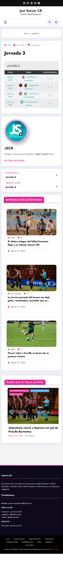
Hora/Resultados (50, 72)
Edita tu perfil (42, 154)
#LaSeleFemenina (27, 542)
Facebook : (5, 511)
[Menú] (5, 22)
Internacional (49, 539)
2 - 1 (50, 103)
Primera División (13, 394)
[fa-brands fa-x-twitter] (28, 3)
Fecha (10, 72)
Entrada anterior (12, 173)
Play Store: (5, 525)
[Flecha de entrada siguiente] (56, 186)
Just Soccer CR (31, 10)
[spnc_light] (56, 22)
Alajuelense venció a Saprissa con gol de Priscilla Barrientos (30, 429)
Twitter (3, 517)
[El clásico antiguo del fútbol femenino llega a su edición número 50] (31, 222)
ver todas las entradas (14, 160)
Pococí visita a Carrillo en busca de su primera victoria (28, 354)
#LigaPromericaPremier (36, 391)
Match (28, 72)
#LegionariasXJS (12, 542)
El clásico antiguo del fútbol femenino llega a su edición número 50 (28, 243)
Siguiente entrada (13, 183)
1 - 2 (50, 78)
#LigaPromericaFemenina (16, 391)
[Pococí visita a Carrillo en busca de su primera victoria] (31, 333)
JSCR (9, 45)
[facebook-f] (24, 3)
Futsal (39, 542)
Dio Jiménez (16, 293)
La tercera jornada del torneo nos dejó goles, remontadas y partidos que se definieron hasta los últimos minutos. (29, 299)
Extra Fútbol (30, 545)
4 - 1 (50, 95)
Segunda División (35, 539)
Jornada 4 (11, 187)
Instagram (5, 514)
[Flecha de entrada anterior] (56, 175)
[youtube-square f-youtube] (31, 3)
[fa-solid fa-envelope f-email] (39, 3)
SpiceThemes (55, 549)
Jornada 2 (11, 177)
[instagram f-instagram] (35, 3)
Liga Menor (49, 542)
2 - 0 (50, 87)
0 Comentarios (36, 45)
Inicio (8, 539)
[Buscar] (50, 22)
